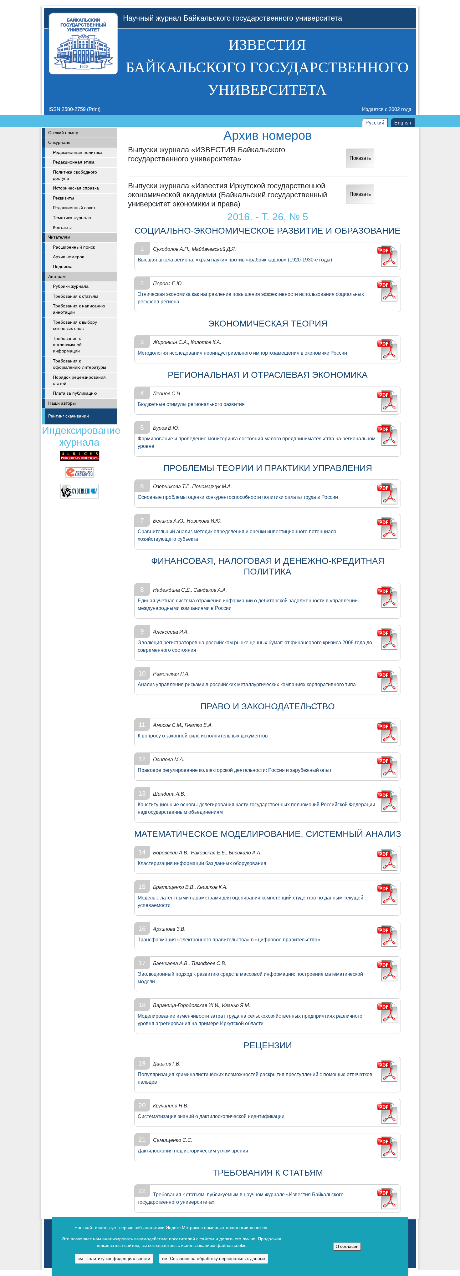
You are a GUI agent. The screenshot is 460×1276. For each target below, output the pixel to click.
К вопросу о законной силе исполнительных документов (203, 735)
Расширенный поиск (74, 247)
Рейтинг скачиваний (68, 416)
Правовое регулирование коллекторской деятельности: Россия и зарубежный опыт (235, 770)
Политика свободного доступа (75, 175)
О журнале (59, 142)
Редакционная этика (74, 162)
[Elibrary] (79, 472)
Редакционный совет (74, 207)
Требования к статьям (75, 296)
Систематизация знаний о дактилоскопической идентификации (211, 1116)
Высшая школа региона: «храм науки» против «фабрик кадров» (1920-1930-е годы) (235, 259)
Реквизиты (63, 198)
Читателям (59, 237)
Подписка (63, 266)
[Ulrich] (80, 455)
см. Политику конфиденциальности (114, 1258)
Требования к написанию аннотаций (79, 309)
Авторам (57, 276)
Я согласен (347, 1246)
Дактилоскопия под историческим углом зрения (193, 1150)
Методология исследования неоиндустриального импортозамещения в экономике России (242, 353)
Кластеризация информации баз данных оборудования (202, 863)
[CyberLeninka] (79, 491)
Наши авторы (62, 403)
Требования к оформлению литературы (79, 364)
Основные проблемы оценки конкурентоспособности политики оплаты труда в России (238, 497)
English (402, 122)
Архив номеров (68, 257)
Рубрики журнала (71, 286)
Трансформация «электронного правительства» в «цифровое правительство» (229, 939)
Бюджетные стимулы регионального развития (191, 404)
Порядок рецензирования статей (79, 380)
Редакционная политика (77, 152)
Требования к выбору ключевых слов (75, 325)
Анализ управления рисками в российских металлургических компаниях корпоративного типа (247, 684)
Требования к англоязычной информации (67, 345)
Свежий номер (63, 132)
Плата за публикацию (75, 393)
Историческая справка (76, 188)
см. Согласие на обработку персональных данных (213, 1258)
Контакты (62, 227)
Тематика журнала (72, 217)
